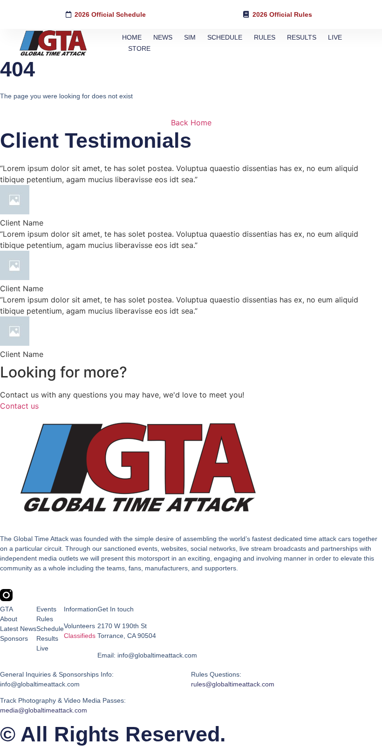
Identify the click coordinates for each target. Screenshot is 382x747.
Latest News (18, 628)
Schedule (50, 628)
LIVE (335, 37)
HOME (132, 37)
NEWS (162, 37)
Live (42, 648)
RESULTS (301, 37)
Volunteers (79, 626)
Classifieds (80, 635)
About (8, 619)
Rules (44, 619)
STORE (139, 48)
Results (47, 638)
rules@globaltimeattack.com (232, 684)
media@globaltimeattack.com (43, 710)
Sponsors (14, 638)
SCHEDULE (224, 37)
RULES (264, 37)
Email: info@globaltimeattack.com (147, 655)
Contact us (19, 406)
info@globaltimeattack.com (40, 684)
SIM (190, 37)
